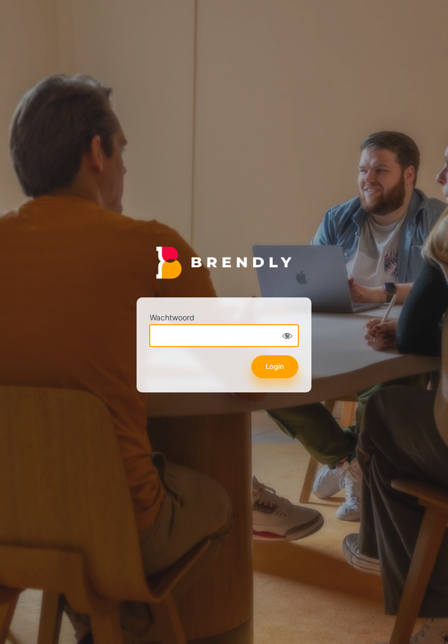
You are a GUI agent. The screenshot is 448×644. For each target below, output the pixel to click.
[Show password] (287, 336)
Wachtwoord (172, 317)
